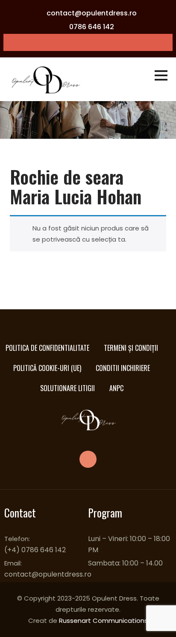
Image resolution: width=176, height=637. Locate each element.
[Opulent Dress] (47, 80)
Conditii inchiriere (123, 368)
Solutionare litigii (67, 388)
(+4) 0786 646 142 (35, 550)
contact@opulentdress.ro (92, 13)
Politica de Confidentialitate (47, 348)
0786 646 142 (91, 27)
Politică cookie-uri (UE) (47, 368)
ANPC (116, 388)
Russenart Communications (103, 620)
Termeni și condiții (131, 348)
